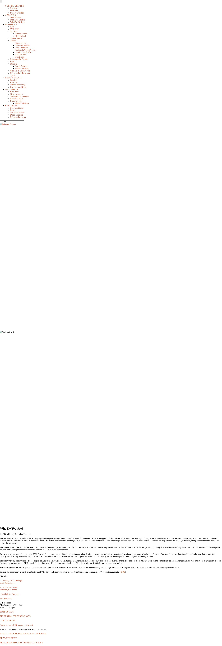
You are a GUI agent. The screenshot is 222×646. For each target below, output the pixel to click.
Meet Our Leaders (17, 20)
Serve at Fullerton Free (19, 96)
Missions (13, 64)
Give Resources (16, 94)
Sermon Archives (17, 112)
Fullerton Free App (18, 117)
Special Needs (16, 38)
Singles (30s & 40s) (23, 52)
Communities (20, 43)
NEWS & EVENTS (13, 78)
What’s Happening (17, 85)
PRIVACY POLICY (8, 638)
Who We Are (15, 17)
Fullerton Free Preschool (20, 73)
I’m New (14, 8)
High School (20, 36)
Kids (12, 27)
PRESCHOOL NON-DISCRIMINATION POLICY (21, 643)
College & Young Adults (25, 50)
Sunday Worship (17, 13)
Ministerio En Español (19, 59)
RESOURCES (11, 105)
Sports (12, 75)
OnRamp (14, 10)
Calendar (14, 82)
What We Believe (17, 22)
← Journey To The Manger (11, 581)
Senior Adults (20, 54)
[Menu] (1, 1)
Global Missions (22, 68)
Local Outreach (21, 66)
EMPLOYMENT (7, 612)
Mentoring (19, 57)
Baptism (13, 80)
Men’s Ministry (21, 48)
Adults (13, 41)
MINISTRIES (11, 24)
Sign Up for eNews (18, 87)
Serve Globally (16, 101)
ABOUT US (10, 15)
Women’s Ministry (22, 45)
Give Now (14, 92)
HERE (122, 572)
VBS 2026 (14, 29)
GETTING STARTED (14, 6)
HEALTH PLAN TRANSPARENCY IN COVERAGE (23, 634)
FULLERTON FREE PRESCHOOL (15, 616)
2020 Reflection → (8, 583)
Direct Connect (16, 115)
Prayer (13, 110)
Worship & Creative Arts (20, 71)
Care (12, 61)
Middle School (21, 34)
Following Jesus (16, 108)
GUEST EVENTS (7, 620)
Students (13, 31)
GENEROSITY (11, 89)
